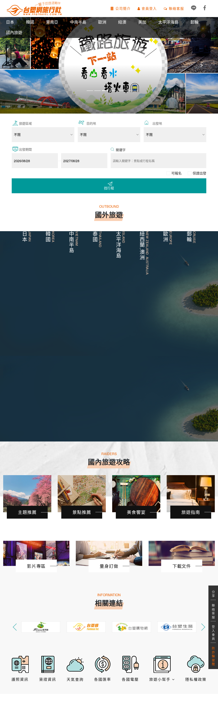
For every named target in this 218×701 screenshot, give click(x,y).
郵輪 (194, 22)
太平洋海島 (168, 22)
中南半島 (78, 22)
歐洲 (102, 22)
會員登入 (148, 8)
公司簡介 (122, 8)
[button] (16, 65)
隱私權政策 (196, 679)
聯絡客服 (176, 8)
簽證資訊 (47, 679)
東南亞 (52, 22)
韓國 (30, 22)
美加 (142, 22)
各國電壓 (130, 679)
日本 (10, 22)
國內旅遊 (14, 32)
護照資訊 (20, 679)
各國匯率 (102, 679)
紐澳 (122, 22)
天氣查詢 (75, 679)
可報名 (176, 173)
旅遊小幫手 (160, 679)
